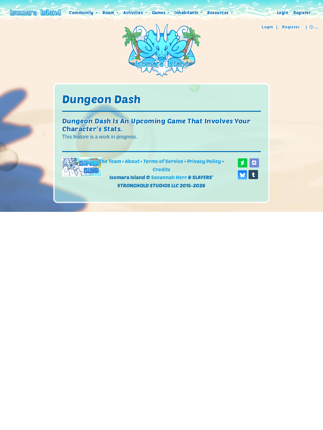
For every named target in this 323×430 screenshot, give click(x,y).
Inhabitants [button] (186, 12)
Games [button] (159, 12)
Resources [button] (218, 12)
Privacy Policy (204, 161)
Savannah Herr (169, 177)
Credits (161, 169)
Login (283, 12)
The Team (110, 161)
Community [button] (82, 12)
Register (302, 12)
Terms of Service (163, 161)
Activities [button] (133, 12)
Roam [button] (109, 12)
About (132, 161)
